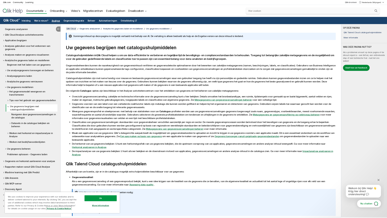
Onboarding (57, 10)
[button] (376, 10)
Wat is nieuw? (41, 21)
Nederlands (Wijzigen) (372, 2)
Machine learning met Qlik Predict (22, 172)
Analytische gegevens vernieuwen (25, 81)
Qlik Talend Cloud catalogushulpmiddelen (363, 32)
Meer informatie (351, 37)
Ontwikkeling (127, 21)
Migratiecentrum (93, 10)
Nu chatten (366, 203)
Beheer (91, 21)
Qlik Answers (11, 178)
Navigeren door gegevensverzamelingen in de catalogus (33, 116)
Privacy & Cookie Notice (59, 208)
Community (18, 2)
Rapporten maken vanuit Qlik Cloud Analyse (27, 166)
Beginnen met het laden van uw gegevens (29, 64)
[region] (62, 202)
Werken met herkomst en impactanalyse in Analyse (31, 135)
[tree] (30, 119)
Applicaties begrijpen (16, 40)
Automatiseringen (108, 21)
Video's (75, 10)
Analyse (56, 21)
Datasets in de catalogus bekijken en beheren (30, 125)
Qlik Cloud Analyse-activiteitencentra (24, 34)
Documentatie (34, 10)
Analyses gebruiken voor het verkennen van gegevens (27, 47)
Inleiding (26, 21)
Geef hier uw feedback (356, 67)
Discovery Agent (13, 189)
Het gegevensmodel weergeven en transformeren (27, 93)
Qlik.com (7, 2)
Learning (29, 2)
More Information (100, 205)
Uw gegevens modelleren (20, 87)
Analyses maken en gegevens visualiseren (27, 54)
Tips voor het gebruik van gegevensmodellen (32, 100)
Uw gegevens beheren (18, 148)
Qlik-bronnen (351, 2)
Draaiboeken (136, 10)
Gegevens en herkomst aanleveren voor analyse (30, 161)
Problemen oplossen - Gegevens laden (27, 154)
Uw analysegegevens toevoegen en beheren (30, 70)
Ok (100, 198)
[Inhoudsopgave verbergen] (58, 29)
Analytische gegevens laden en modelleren (27, 60)
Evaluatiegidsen (115, 10)
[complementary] (364, 120)
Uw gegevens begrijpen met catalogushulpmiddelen (24, 108)
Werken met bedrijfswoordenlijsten (27, 142)
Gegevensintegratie (73, 21)
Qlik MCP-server (13, 183)
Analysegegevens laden (19, 76)
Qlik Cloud (11, 20)
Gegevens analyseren (16, 29)
